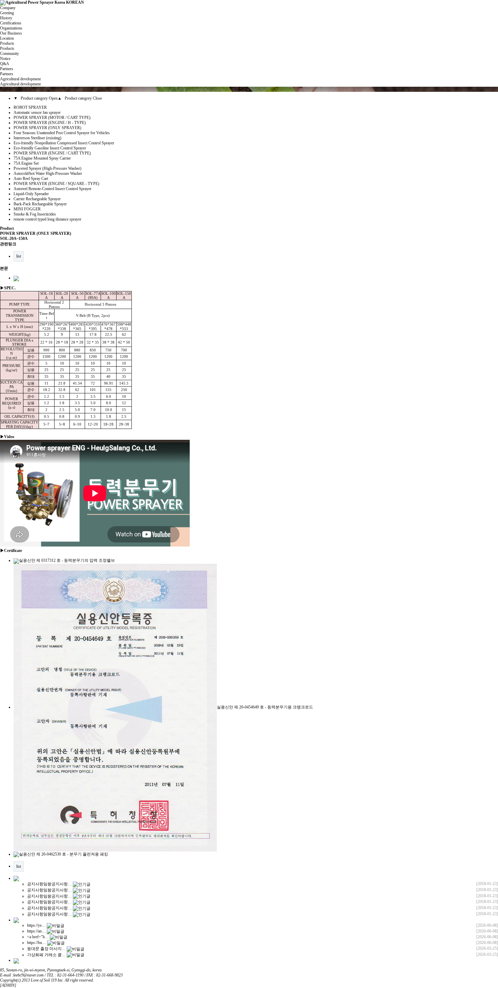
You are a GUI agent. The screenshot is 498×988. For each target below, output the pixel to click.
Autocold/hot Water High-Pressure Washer (48, 173)
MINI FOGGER (27, 209)
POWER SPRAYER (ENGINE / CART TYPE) (52, 153)
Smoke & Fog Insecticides (35, 214)
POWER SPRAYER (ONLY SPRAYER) (47, 127)
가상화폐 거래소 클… (46, 954)
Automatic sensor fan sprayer (37, 112)
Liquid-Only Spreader (31, 193)
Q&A (4, 63)
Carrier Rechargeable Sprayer (37, 199)
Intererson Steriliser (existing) (37, 138)
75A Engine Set (26, 163)
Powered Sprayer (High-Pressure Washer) (47, 168)
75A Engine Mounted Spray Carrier (42, 158)
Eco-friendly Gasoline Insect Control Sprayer (50, 148)
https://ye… (36, 925)
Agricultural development (20, 84)
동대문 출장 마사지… (46, 948)
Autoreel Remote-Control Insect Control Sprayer (52, 188)
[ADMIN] (8, 985)
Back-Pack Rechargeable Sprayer (40, 204)
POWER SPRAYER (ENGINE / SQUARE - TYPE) (56, 183)
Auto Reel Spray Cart (31, 178)
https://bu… (36, 942)
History (6, 18)
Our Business (11, 33)
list (18, 256)
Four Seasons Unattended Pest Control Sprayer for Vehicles (62, 132)
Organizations (11, 28)
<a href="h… (38, 936)
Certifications (10, 23)
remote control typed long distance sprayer (47, 219)
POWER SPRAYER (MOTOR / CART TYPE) (52, 117)
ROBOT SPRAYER (30, 107)
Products (7, 48)
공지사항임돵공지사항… (49, 884)
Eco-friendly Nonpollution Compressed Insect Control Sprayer (64, 143)
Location (7, 38)
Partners (6, 73)
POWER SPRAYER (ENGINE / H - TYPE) (50, 122)
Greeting (7, 13)
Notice (5, 58)
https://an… (36, 931)
